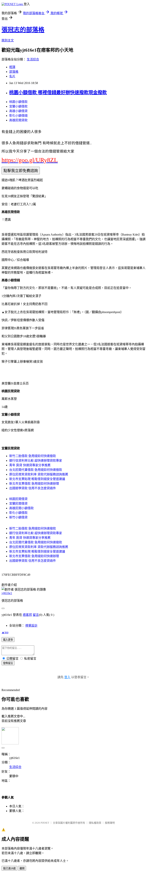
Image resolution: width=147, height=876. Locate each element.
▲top (5, 632)
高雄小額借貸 (18, 111)
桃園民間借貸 (18, 499)
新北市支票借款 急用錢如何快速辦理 (34, 483)
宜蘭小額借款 (18, 106)
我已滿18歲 (9, 868)
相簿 (12, 67)
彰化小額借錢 (18, 115)
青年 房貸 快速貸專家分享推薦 (30, 465)
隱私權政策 (95, 822)
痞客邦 (27, 614)
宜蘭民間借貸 (18, 503)
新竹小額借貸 (18, 517)
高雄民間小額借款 (21, 508)
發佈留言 (8, 663)
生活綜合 (33, 59)
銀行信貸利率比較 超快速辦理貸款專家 (35, 460)
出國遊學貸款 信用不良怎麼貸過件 (32, 488)
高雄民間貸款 (18, 120)
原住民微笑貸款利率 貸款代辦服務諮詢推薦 (38, 474)
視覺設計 (31, 625)
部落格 (13, 71)
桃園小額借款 (18, 101)
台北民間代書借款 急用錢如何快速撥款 (35, 469)
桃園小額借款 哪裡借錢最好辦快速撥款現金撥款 (58, 92)
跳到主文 (8, 40)
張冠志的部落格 (23, 29)
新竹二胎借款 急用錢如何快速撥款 (32, 456)
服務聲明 (110, 822)
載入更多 (8, 639)
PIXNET (45, 822)
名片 (12, 76)
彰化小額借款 (18, 512)
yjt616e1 (7, 593)
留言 (36, 614)
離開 (22, 868)
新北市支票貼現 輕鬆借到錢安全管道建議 (37, 479)
